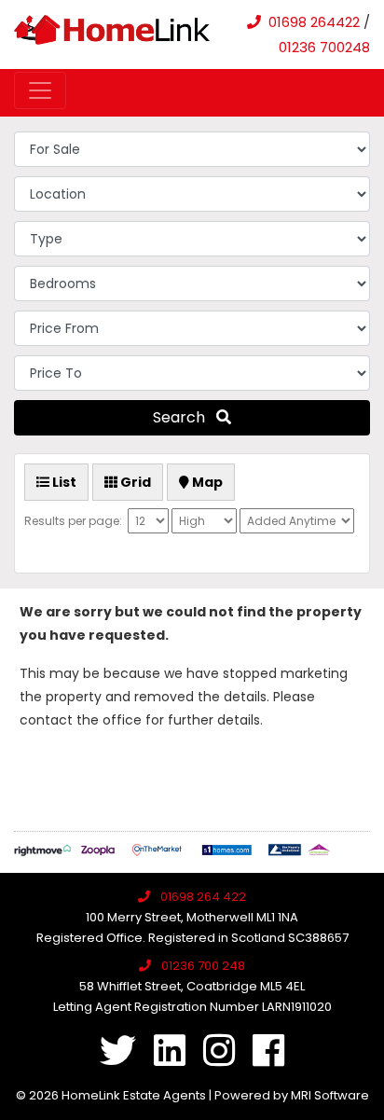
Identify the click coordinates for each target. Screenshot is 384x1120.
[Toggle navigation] (40, 90)
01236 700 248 (203, 966)
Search (184, 417)
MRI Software (330, 1095)
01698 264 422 (203, 897)
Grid (134, 482)
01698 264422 (314, 22)
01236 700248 (324, 47)
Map (206, 482)
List (62, 482)
